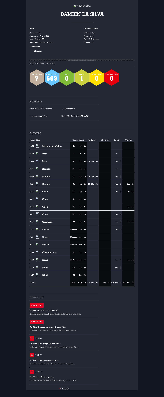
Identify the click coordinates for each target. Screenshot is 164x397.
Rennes (46, 168)
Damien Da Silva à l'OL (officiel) (44, 310)
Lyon (44, 153)
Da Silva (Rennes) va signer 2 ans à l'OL (48, 327)
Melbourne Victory (52, 146)
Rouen (45, 229)
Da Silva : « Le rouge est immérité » (45, 343)
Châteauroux (49, 252)
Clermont (38, 51)
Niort (45, 259)
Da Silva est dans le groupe (42, 377)
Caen (45, 191)
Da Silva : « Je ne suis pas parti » (44, 360)
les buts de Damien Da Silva (41, 42)
